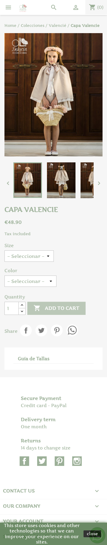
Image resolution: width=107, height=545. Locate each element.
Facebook (24, 461)
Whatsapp (72, 330)
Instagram (77, 461)
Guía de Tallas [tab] (33, 358)
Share (26, 330)
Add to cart (56, 308)
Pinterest (57, 330)
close (92, 533)
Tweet (41, 330)
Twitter (42, 461)
